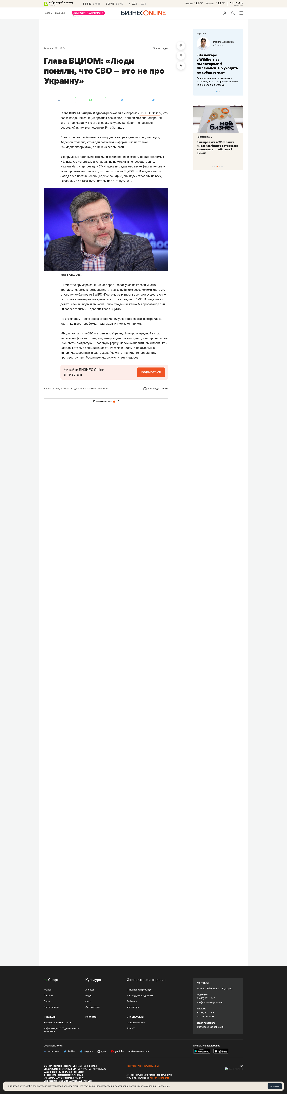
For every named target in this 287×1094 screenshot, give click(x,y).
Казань (48, 13)
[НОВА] (88, 14)
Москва (210, 3)
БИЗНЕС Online (150, 113)
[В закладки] (181, 56)
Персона (48, 995)
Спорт (53, 980)
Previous (198, 91)
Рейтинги (132, 1001)
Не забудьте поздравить (140, 995)
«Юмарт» (218, 45)
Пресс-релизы (51, 1007)
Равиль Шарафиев (223, 42)
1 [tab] (216, 91)
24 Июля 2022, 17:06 (54, 48)
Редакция (50, 1016)
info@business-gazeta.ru (210, 1002)
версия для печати (158, 388)
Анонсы (89, 989)
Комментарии (106, 401)
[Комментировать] (181, 46)
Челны (189, 3)
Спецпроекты (135, 1016)
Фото (88, 1001)
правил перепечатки (159, 1078)
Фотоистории (92, 1007)
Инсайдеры (133, 1007)
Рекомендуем (204, 137)
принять (274, 1086)
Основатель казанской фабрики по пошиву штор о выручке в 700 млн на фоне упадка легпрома (217, 81)
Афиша (47, 989)
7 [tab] (222, 166)
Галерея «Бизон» (136, 1022)
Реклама (90, 1016)
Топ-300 (131, 1028)
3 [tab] (219, 91)
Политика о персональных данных (143, 1066)
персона (201, 33)
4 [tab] (217, 166)
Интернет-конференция (139, 989)
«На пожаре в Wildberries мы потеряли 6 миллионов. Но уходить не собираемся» (217, 64)
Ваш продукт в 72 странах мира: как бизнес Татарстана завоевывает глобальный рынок (217, 147)
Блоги (47, 1001)
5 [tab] (219, 166)
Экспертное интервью (146, 980)
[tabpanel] (218, 62)
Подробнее (164, 1086)
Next (239, 91)
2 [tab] (217, 91)
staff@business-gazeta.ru (210, 1027)
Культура (93, 980)
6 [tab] (221, 166)
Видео (88, 995)
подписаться (151, 372)
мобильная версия (138, 1051)
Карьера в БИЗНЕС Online (57, 1022)
